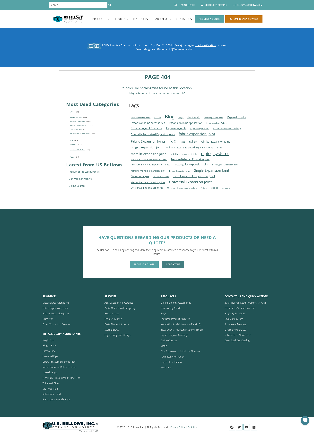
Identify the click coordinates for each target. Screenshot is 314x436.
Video (204, 187)
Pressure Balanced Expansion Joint (190, 159)
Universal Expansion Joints (147, 187)
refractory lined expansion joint (148, 170)
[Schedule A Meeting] (202, 5)
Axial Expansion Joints (140, 117)
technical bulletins (161, 176)
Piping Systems (76, 117)
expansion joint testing (227, 128)
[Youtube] (246, 427)
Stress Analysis (76, 129)
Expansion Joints (176, 128)
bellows (157, 118)
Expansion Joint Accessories (148, 123)
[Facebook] (232, 427)
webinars (226, 188)
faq (173, 140)
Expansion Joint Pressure (146, 128)
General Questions (77, 121)
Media (72, 157)
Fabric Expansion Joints (79, 125)
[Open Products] (108, 19)
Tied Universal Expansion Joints (148, 182)
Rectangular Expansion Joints (225, 164)
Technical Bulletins (77, 150)
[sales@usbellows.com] (234, 5)
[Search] (109, 5)
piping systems (215, 153)
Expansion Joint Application (185, 123)
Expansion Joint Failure (216, 123)
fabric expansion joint (197, 133)
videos (214, 187)
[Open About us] (170, 19)
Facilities (192, 427)
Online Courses (77, 185)
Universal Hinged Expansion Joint (182, 188)
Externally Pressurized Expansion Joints (153, 134)
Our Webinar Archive (80, 178)
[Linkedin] (254, 427)
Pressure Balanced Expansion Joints (150, 164)
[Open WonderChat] (305, 420)
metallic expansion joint (148, 154)
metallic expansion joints (183, 154)
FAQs (71, 112)
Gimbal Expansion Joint (215, 141)
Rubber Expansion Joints (179, 171)
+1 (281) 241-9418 (186, 4)
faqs (183, 141)
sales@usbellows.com (249, 4)
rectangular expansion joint (191, 164)
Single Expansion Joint (211, 170)
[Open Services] (127, 19)
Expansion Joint (236, 117)
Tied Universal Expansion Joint (194, 176)
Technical (73, 144)
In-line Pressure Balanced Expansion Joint (189, 147)
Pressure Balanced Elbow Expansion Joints (149, 159)
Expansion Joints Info (199, 128)
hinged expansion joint (146, 147)
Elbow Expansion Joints (213, 118)
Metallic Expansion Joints (80, 133)
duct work (193, 117)
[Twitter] (239, 427)
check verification (205, 45)
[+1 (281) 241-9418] (175, 5)
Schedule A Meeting (216, 4)
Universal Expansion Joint (190, 181)
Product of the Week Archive (84, 171)
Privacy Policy (177, 427)
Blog (71, 140)
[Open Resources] (150, 19)
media (219, 147)
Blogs (180, 117)
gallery (193, 141)
